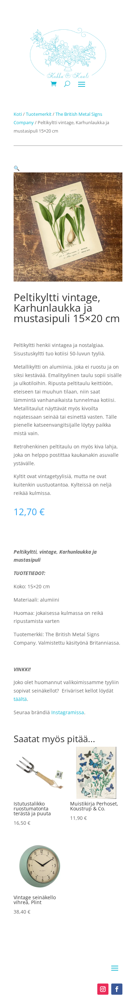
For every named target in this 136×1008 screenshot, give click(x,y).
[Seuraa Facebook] (116, 989)
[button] (17, 168)
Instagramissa (67, 712)
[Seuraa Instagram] (102, 989)
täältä (20, 699)
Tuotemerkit (39, 114)
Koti (18, 114)
